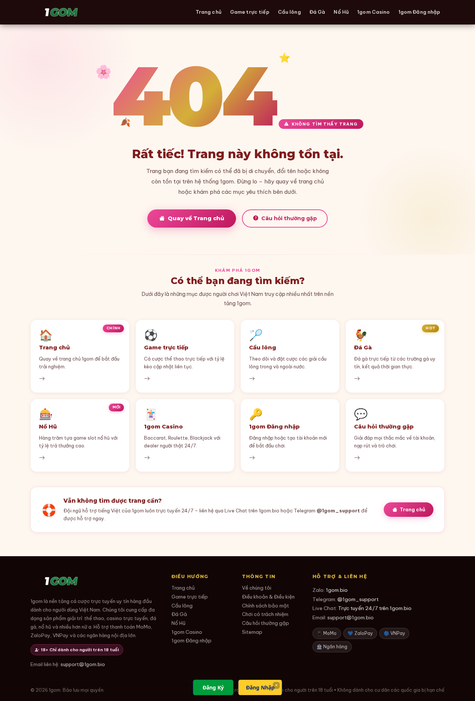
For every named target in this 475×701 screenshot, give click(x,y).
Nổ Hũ (341, 12)
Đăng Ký (213, 687)
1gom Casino (373, 12)
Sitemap (252, 632)
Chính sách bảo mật (265, 605)
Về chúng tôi (256, 588)
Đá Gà (317, 12)
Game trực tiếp (249, 12)
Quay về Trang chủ (196, 218)
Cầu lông (289, 12)
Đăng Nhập (260, 687)
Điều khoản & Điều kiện (268, 596)
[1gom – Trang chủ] (61, 12)
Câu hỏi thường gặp (289, 218)
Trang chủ (209, 12)
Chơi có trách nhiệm (265, 614)
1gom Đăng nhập (419, 12)
